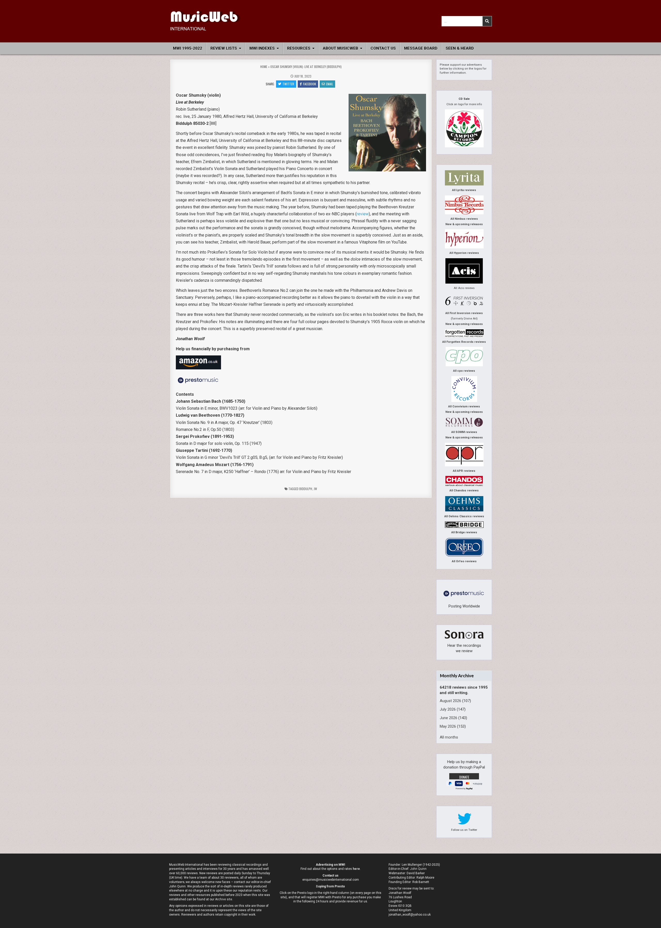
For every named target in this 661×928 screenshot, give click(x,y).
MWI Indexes (262, 48)
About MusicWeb (340, 48)
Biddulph (305, 488)
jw (315, 488)
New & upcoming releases (464, 224)
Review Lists (223, 48)
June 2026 (448, 718)
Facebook (309, 84)
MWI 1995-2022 (187, 48)
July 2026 (448, 709)
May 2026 (448, 726)
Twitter (288, 84)
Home (263, 66)
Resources (298, 48)
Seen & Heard (460, 48)
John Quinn (418, 869)
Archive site (223, 899)
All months (449, 737)
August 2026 (450, 700)
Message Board (420, 48)
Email (329, 84)
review (363, 213)
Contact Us (383, 48)
